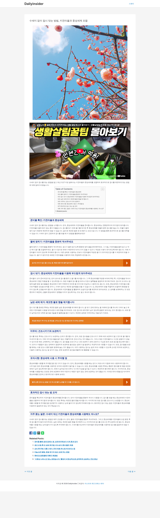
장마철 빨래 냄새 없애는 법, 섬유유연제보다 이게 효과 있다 (56, 442)
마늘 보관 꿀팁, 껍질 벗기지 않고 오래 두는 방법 (51, 452)
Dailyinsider (33, 4)
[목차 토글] (102, 189)
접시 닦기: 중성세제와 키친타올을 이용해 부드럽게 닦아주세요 (80, 197)
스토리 (131, 4)
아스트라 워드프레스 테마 (94, 483)
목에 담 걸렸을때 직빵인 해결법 (46, 456)
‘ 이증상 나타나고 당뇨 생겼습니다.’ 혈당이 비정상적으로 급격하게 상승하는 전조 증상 (66, 459)
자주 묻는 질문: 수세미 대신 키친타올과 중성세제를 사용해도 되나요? (82, 208)
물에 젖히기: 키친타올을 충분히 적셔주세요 (74, 194)
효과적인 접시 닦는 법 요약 (68, 206)
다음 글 (131, 471)
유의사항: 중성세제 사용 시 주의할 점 (72, 204)
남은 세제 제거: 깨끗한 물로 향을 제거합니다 (74, 199)
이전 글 (28, 471)
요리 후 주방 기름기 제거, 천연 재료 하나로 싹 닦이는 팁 (54, 449)
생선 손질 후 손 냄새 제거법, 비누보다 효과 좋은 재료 (53, 445)
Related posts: (62, 211)
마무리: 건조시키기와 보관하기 (70, 201)
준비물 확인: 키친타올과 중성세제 (70, 192)
